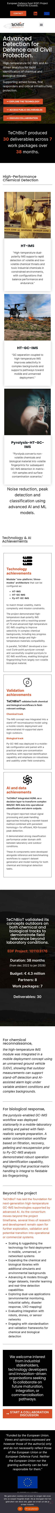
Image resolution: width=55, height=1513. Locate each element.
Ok (20, 1509)
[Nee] (50, 1502)
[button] (41, 24)
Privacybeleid (32, 1509)
